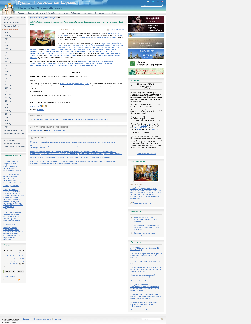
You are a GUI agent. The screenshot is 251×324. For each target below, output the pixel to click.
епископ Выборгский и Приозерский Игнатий (55, 65)
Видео (114, 13)
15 (20, 258)
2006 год (8, 114)
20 (14, 261)
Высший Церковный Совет (13, 130)
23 (23, 261)
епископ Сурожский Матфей (85, 65)
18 (7, 261)
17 (4, 261)
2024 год (8, 39)
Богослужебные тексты (12, 150)
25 (7, 264)
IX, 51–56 (138, 128)
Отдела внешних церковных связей (62, 56)
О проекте (26, 319)
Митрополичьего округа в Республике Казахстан (62, 49)
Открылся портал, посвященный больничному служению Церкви (142, 276)
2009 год (8, 101)
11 (7, 258)
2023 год (8, 42)
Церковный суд (9, 140)
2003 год (8, 33)
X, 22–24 (146, 128)
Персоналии (99, 13)
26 (11, 264)
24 (4, 264)
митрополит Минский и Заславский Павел (56, 53)
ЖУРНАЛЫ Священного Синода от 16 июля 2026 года (144, 249)
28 (17, 264)
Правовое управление (12, 143)
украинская (40, 110)
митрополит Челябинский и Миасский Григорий (56, 63)
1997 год (8, 46)
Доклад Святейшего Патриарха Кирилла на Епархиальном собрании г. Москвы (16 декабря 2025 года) (145, 269)
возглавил (120, 35)
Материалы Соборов (11, 26)
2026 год (8, 36)
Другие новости (38, 137)
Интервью (135, 211)
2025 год (8, 127)
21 (17, 261)
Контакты (57, 319)
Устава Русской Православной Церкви (74, 84)
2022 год (8, 52)
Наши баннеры (9, 276)
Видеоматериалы (139, 161)
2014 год (8, 81)
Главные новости (12, 155)
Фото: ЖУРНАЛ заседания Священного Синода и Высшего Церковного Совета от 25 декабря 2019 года (70, 119)
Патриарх (21, 13)
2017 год (8, 68)
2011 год (8, 94)
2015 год (8, 78)
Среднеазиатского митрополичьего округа (59, 51)
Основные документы (12, 23)
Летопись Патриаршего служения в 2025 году (145, 262)
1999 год (8, 72)
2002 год (8, 117)
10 (4, 258)
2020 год (8, 59)
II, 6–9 (139, 129)
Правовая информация (42, 319)
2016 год (8, 75)
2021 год (8, 55)
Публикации (75, 13)
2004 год (8, 124)
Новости (31, 13)
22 (20, 261)
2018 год (8, 65)
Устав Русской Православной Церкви (14, 18)
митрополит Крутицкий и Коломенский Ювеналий (92, 45)
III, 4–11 (144, 126)
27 (14, 264)
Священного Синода (84, 37)
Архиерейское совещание (13, 137)
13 (14, 258)
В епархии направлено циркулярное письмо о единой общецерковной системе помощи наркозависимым (146, 296)
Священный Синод (11, 29)
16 (23, 258)
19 (11, 261)
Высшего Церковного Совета (105, 37)
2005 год (8, 121)
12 (11, 258)
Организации (87, 13)
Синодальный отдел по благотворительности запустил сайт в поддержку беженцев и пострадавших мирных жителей (144, 287)
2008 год (8, 107)
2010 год (8, 98)
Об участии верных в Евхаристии (142, 310)
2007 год (8, 111)
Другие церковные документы (15, 147)
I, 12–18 (150, 124)
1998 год (8, 49)
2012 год (8, 91)
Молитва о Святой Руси (139, 281)
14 (17, 258)
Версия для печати (117, 30)
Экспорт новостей (10, 280)
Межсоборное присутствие (58, 13)
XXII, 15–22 (156, 129)
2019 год (8, 62)
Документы (40, 13)
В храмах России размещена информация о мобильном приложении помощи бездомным (146, 256)
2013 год (8, 85)
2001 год (8, 104)
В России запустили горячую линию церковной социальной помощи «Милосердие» (143, 304)
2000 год (8, 88)
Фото (108, 13)
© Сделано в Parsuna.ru (10, 322)
